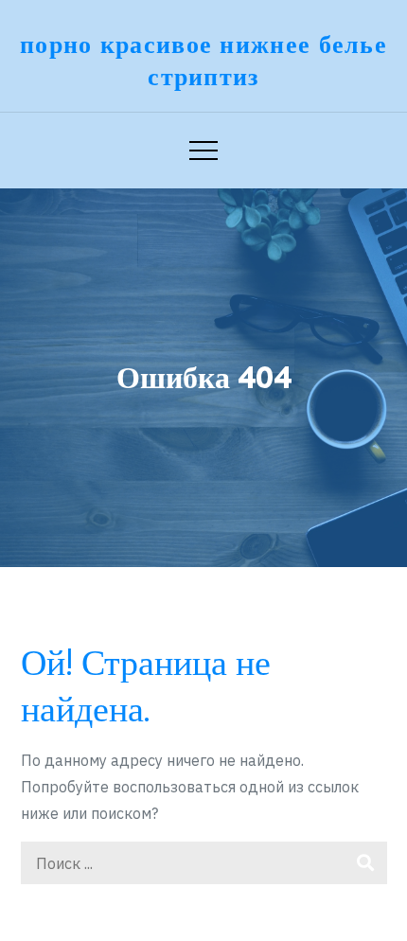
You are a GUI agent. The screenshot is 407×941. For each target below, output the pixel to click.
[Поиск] (366, 863)
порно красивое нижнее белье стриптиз (203, 60)
